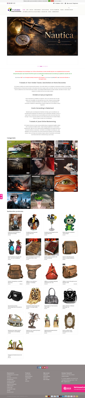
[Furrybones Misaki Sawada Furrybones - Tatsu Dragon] (70, 222)
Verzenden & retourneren (12, 377)
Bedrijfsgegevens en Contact (12, 374)
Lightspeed (26, 396)
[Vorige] (9, 41)
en (9, 3)
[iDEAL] (46, 396)
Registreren (45, 374)
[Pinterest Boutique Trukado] (42, 368)
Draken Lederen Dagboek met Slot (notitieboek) (50, 257)
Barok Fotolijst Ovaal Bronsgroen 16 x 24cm (67, 331)
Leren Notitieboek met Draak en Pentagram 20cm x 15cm (33, 257)
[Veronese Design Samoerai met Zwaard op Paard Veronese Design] (33, 320)
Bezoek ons (44, 11)
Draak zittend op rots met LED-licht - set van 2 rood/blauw (15, 257)
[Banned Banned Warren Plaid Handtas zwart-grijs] (51, 295)
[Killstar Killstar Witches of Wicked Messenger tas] (70, 295)
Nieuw (49, 11)
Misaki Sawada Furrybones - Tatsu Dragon (69, 233)
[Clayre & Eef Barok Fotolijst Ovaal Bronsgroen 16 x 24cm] (70, 320)
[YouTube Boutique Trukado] (45, 368)
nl (7, 3)
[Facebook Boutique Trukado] (38, 368)
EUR (11, 3)
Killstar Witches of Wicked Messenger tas (68, 306)
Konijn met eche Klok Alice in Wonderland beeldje (14, 233)
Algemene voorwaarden (11, 384)
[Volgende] (75, 41)
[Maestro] (60, 396)
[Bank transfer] (68, 396)
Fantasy (31, 9)
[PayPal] (76, 396)
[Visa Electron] (57, 396)
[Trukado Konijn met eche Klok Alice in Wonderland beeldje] (15, 222)
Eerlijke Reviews (10, 385)
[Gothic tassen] (42, 37)
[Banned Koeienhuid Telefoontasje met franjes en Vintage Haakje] (33, 295)
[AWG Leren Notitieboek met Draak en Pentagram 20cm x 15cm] (33, 246)
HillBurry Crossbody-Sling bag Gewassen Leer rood (51, 282)
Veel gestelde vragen (11, 388)
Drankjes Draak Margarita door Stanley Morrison (51, 233)
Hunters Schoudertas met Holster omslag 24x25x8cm (68, 257)
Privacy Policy (9, 387)
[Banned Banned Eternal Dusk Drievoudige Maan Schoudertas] (15, 295)
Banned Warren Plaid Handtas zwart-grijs (51, 306)
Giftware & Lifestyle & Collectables (32, 11)
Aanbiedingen (55, 11)
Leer (27, 9)
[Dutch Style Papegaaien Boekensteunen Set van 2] (15, 345)
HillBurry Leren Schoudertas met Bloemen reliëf (70, 282)
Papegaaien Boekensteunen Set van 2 (15, 355)
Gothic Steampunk (54, 9)
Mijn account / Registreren (72, 3)
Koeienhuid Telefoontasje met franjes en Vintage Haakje (32, 306)
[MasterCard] (49, 396)
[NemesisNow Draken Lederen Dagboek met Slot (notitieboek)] (51, 246)
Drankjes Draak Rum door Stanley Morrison (31, 233)
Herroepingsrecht (10, 382)
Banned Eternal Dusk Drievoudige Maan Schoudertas (15, 306)
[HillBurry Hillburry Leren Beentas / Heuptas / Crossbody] (33, 271)
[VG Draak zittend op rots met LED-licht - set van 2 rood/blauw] (15, 246)
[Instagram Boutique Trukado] (47, 368)
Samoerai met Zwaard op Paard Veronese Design (33, 331)
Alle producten (28, 374)
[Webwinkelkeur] (70, 388)
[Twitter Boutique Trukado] (40, 368)
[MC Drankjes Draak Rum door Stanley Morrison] (33, 222)
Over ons (9, 376)
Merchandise (37, 9)
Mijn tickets (45, 377)
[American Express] (63, 396)
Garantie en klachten (11, 381)
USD (14, 3)
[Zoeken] (69, 8)
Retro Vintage (45, 9)
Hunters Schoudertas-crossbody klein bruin (15, 282)
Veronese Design (69, 9)
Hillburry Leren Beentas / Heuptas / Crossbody (31, 282)
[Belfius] (71, 396)
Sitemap (8, 390)
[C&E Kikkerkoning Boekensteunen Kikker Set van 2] (51, 320)
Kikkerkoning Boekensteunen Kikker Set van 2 (50, 331)
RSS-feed (27, 381)
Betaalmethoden (10, 379)
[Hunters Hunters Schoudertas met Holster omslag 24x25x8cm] (70, 246)
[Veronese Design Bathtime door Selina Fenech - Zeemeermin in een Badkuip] (15, 320)
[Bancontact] (54, 396)
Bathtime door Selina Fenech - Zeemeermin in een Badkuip (14, 331)
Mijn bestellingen (46, 376)
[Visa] (51, 396)
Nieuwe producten (28, 376)
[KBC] (65, 396)
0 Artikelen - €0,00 (59, 3)
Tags (26, 379)
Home (24, 9)
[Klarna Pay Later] (74, 396)
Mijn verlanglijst (46, 379)
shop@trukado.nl (66, 381)
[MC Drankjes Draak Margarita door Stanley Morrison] (51, 222)
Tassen (62, 9)
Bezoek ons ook (10, 392)
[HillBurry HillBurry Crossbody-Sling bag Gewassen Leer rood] (51, 271)
